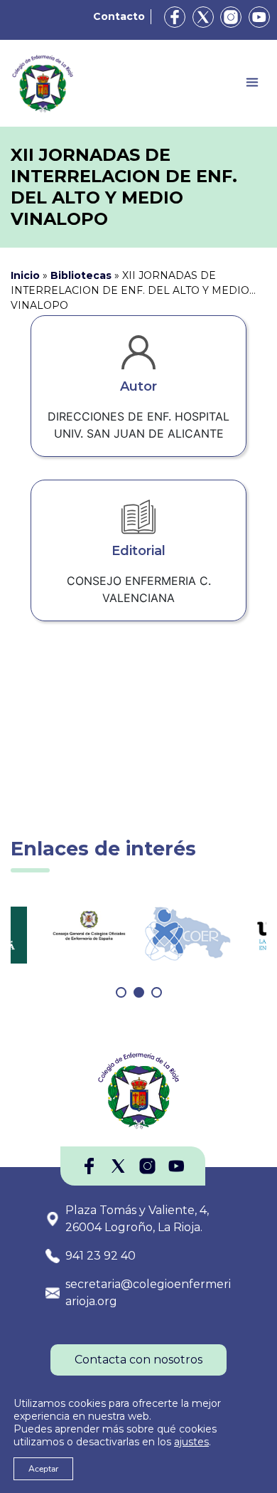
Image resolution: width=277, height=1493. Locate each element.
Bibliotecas (81, 275)
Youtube (259, 17)
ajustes (191, 1441)
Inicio (25, 275)
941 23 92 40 (100, 1255)
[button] (121, 992)
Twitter (203, 17)
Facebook (174, 17)
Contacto (119, 16)
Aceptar (43, 1468)
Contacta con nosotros (138, 1359)
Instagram (230, 17)
